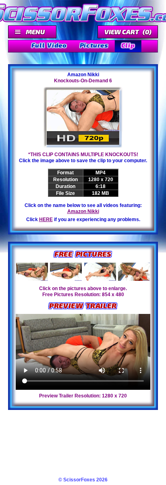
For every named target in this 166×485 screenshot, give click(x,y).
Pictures (94, 45)
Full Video (49, 45)
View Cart (127, 32)
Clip (128, 45)
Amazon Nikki (83, 211)
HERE (46, 219)
